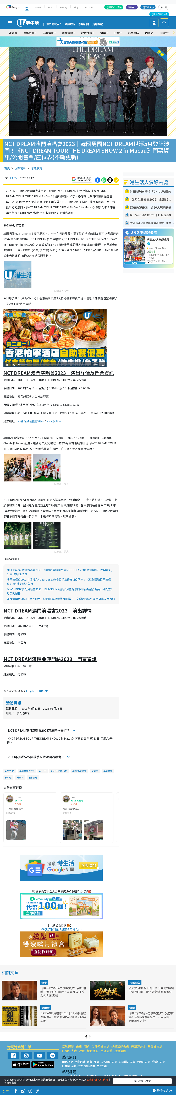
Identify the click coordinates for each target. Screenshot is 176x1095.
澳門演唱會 (80, 771)
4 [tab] (90, 37)
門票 (9, 777)
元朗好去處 (138, 1046)
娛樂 (44, 983)
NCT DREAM (59, 771)
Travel (38, 7)
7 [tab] (80, 42)
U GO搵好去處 (160, 14)
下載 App (149, 7)
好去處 (10, 771)
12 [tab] (97, 42)
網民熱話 (67, 1062)
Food (50, 7)
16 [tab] (94, 46)
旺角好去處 (69, 1051)
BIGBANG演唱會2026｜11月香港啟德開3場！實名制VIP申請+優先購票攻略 (63, 1017)
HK (26, 7)
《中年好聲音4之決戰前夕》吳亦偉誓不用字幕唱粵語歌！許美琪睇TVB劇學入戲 (151, 1017)
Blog (76, 7)
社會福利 (120, 1051)
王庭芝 (13, 178)
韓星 (95, 771)
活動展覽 (36, 168)
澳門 (20, 777)
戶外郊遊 (106, 1051)
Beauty (63, 7)
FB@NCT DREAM (37, 691)
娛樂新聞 (84, 24)
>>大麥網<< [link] (54, 421)
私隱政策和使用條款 (97, 1079)
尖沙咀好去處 (100, 1046)
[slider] (54, 364)
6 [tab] (97, 37)
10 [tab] (90, 42)
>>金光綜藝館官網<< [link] (31, 421)
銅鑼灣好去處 (120, 1046)
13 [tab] (83, 46)
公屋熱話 (70, 24)
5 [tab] (94, 37)
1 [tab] (80, 37)
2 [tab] (83, 37)
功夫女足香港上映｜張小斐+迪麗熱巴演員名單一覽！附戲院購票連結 (151, 990)
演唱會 (13, 33)
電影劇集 (134, 983)
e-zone (89, 7)
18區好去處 (167, 33)
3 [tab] (87, 37)
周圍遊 (149, 33)
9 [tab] (87, 42)
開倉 (87, 1046)
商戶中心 (132, 7)
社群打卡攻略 (115, 7)
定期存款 (97, 24)
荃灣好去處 (155, 1046)
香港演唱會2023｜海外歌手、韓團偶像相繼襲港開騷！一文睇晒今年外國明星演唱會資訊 (61, 599)
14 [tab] (87, 46)
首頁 (7, 168)
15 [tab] (90, 46)
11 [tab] (94, 42)
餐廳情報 (92, 1051)
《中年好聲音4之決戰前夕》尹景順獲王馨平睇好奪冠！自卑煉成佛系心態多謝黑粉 (63, 992)
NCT (43, 771)
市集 (79, 1046)
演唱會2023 (27, 771)
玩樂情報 (20, 168)
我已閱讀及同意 (142, 1081)
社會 (82, 1051)
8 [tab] (83, 42)
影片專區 (133, 33)
